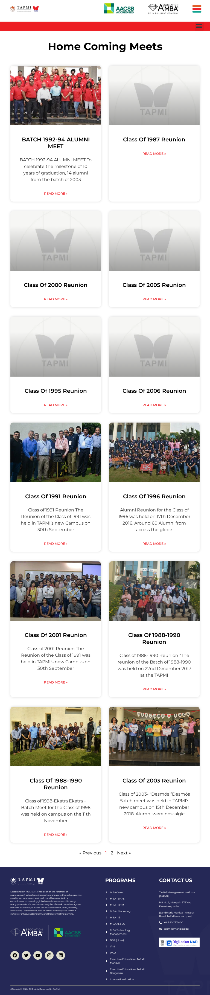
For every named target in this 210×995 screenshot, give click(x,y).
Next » (124, 853)
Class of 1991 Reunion (55, 496)
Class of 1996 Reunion (154, 496)
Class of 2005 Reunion (154, 285)
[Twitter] (26, 955)
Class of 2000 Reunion (56, 285)
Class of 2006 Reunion (154, 391)
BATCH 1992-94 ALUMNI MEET (56, 143)
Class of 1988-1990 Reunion (154, 638)
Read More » (56, 193)
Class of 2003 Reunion (154, 780)
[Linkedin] (60, 955)
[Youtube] (37, 955)
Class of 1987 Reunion (154, 139)
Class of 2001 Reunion (56, 635)
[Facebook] (14, 955)
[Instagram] (49, 955)
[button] (199, 26)
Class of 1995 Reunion (56, 391)
